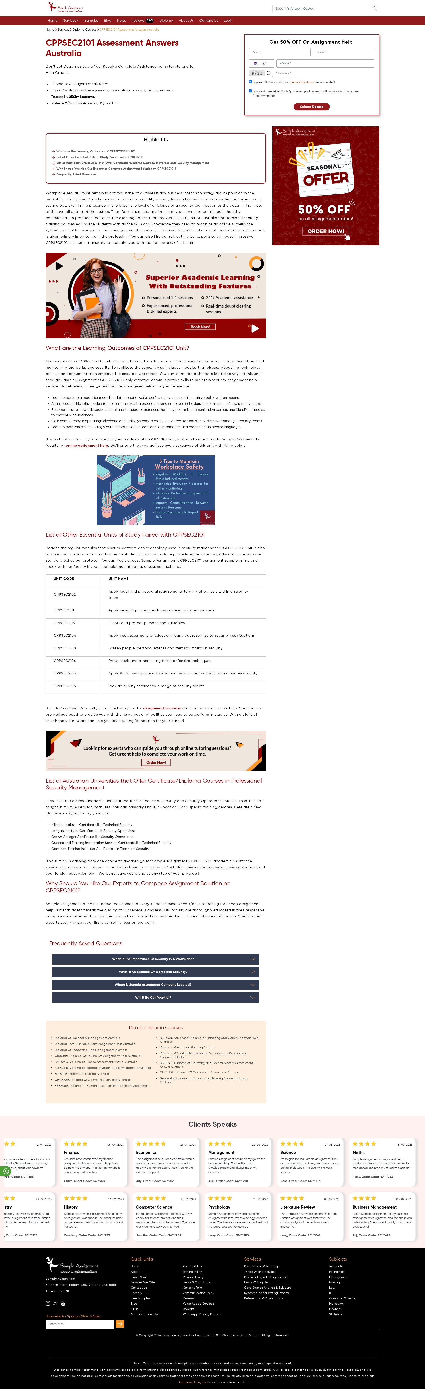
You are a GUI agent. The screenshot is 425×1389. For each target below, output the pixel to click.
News (121, 21)
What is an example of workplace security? (153, 972)
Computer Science (342, 1298)
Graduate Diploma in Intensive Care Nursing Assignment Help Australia (204, 1080)
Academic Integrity (144, 1314)
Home (52, 21)
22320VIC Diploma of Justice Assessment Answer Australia (96, 1062)
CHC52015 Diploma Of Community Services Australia (92, 1079)
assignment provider (162, 708)
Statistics (335, 1314)
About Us (186, 21)
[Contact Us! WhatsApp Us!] (5, 1171)
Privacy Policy (192, 1266)
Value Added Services (198, 1303)
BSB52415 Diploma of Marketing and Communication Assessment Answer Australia (206, 1065)
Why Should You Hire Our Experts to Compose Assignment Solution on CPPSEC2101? (116, 168)
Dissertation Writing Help (261, 1266)
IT (330, 1293)
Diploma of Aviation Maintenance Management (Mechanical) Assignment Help (203, 1055)
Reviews (142, 21)
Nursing (334, 1282)
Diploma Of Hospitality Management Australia (88, 1038)
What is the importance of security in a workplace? (153, 959)
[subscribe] (120, 1324)
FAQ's (134, 1309)
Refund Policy (192, 1271)
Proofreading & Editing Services (266, 1277)
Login (228, 21)
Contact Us (208, 21)
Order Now (138, 1277)
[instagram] (48, 1303)
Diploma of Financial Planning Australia (188, 1047)
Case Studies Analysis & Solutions (267, 1287)
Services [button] (69, 21)
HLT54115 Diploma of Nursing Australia (82, 1073)
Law (332, 1287)
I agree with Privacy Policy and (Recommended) (294, 82)
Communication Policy (198, 1293)
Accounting (337, 1266)
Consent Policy (193, 1287)
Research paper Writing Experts (266, 1293)
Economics (336, 1271)
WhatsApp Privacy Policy (200, 1314)
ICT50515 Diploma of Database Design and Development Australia (103, 1067)
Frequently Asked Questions (76, 174)
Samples (91, 21)
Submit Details (311, 106)
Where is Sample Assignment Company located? (153, 984)
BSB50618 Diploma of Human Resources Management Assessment (102, 1085)
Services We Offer (143, 1282)
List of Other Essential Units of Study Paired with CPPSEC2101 (99, 157)
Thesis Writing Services (260, 1271)
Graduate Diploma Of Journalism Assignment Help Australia (97, 1056)
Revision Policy (193, 1277)
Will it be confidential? (153, 997)
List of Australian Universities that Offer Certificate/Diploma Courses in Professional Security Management (132, 163)
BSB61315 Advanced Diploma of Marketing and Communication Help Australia (209, 1040)
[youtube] (63, 1303)
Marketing (336, 1303)
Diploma (166, 21)
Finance (334, 1309)
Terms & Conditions (302, 82)
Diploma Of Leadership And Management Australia (91, 1050)
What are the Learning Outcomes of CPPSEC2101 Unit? (95, 151)
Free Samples (140, 1298)
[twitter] (55, 1303)
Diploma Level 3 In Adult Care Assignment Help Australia (95, 1044)
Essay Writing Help (257, 1282)
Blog (107, 21)
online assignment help (87, 446)
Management (338, 1277)
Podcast (188, 1309)
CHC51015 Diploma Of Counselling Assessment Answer (199, 1072)
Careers (136, 1293)
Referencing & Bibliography (263, 1298)
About (135, 1271)
